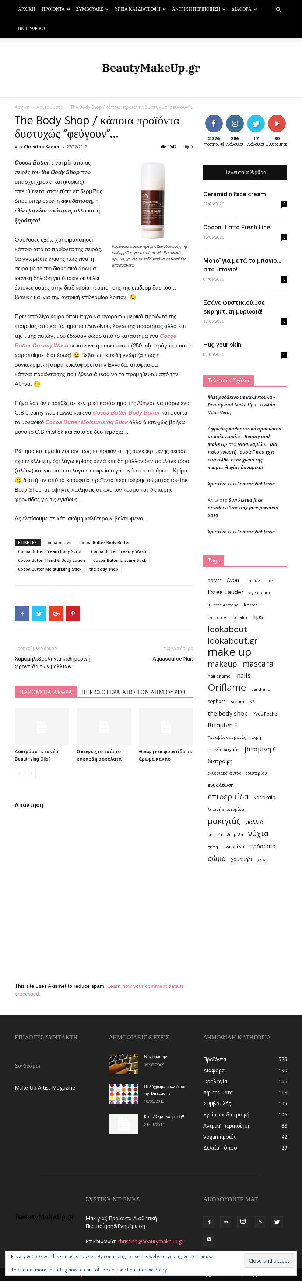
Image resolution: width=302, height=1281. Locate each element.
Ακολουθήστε (240, 117)
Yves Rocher (266, 714)
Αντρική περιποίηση (196, 9)
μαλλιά (254, 821)
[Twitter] (277, 1222)
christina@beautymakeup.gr (150, 1241)
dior (269, 580)
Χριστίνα (217, 483)
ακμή (256, 737)
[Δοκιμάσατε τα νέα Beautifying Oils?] (42, 726)
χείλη (262, 859)
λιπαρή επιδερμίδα (226, 809)
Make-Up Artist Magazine (45, 1087)
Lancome (217, 617)
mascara (258, 663)
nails (243, 675)
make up (230, 652)
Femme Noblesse (256, 483)
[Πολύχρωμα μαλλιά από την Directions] (123, 1094)
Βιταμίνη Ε (223, 725)
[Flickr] (226, 1222)
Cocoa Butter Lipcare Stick (119, 560)
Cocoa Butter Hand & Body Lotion (51, 560)
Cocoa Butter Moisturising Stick (86, 422)
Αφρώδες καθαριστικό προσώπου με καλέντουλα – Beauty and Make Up (244, 436)
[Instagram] (243, 1222)
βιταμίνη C (261, 749)
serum (237, 701)
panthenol (261, 689)
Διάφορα (242, 9)
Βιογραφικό (31, 28)
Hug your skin (222, 344)
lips (257, 616)
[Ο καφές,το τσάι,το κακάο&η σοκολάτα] (104, 726)
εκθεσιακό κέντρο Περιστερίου (237, 773)
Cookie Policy (153, 1270)
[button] (278, 9)
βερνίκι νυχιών (223, 750)
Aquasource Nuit (172, 658)
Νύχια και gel (156, 1057)
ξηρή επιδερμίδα (226, 847)
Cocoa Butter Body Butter (126, 412)
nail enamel (220, 676)
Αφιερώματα (49, 107)
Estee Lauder (226, 592)
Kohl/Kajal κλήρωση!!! (164, 1117)
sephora (217, 701)
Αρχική (26, 9)
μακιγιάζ (224, 821)
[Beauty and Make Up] (151, 68)
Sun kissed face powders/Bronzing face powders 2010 (243, 507)
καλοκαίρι (265, 797)
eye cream (259, 592)
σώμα (217, 858)
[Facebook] (209, 1222)
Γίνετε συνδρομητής (283, 120)
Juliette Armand (223, 604)
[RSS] (260, 1222)
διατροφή (220, 761)
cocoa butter (58, 542)
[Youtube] (209, 1240)
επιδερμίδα (228, 796)
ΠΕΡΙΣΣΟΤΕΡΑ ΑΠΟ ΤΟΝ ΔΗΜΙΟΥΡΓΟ (133, 692)
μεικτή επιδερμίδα (225, 834)
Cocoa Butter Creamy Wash (118, 551)
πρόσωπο (262, 846)
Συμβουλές (89, 9)
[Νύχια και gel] (123, 1064)
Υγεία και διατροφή (138, 9)
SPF (252, 701)
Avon (233, 580)
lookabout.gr (232, 640)
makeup (222, 664)
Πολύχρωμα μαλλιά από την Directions (165, 1090)
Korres (251, 604)
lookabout (227, 629)
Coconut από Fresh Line (236, 227)
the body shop (103, 569)
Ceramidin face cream (234, 194)
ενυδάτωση (221, 785)
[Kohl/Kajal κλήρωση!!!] (123, 1124)
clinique (252, 580)
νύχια (258, 833)
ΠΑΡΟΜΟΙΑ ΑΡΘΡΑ (46, 692)
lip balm (239, 617)
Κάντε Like (214, 120)
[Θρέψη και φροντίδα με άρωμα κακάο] (166, 726)
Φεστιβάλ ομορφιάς (227, 737)
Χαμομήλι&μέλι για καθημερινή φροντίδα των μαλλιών (53, 662)
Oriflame (227, 687)
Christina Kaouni (42, 146)
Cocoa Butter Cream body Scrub (50, 551)
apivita (215, 580)
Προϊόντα (53, 9)
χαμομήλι (241, 859)
